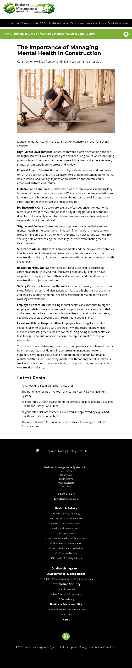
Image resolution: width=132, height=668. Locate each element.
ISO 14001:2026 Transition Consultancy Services (66, 579)
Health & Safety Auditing (66, 513)
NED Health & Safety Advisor (66, 558)
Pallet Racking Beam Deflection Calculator (47, 385)
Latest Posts (31, 377)
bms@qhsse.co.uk (114, 8)
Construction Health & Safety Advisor (66, 538)
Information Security (96, 23)
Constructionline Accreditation (66, 548)
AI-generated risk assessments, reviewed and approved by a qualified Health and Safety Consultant (65, 414)
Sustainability (114, 23)
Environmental (78, 23)
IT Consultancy (66, 599)
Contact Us (66, 614)
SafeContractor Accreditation (66, 543)
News (125, 23)
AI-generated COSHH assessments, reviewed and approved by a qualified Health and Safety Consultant (67, 404)
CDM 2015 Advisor (66, 533)
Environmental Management (66, 574)
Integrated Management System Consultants (92, 647)
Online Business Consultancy (66, 594)
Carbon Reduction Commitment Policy (66, 609)
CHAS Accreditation (66, 553)
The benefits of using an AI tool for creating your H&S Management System (64, 394)
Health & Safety (40, 23)
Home (12, 23)
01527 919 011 (81, 8)
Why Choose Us (24, 23)
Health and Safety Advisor (66, 528)
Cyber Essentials (66, 589)
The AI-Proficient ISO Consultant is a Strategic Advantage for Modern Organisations (64, 424)
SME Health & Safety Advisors (66, 523)
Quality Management (59, 23)
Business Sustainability (66, 604)
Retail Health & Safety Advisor (66, 518)
